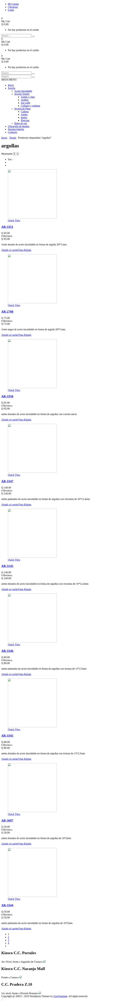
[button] (9, 79)
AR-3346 (7, 651)
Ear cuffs (25, 102)
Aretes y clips (28, 97)
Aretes (24, 114)
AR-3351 (7, 227)
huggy (24, 117)
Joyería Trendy (22, 94)
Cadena (25, 111)
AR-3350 (7, 396)
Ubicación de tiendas (18, 126)
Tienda (12, 137)
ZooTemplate (60, 996)
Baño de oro (20, 123)
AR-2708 (7, 311)
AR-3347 (7, 481)
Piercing (25, 120)
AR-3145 (7, 566)
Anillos (24, 99)
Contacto (12, 132)
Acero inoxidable (23, 91)
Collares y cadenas (30, 105)
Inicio (11, 85)
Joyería (11, 88)
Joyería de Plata (22, 108)
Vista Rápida (24, 250)
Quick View (14, 220)
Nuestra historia (16, 129)
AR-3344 (7, 905)
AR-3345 (7, 735)
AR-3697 (7, 820)
